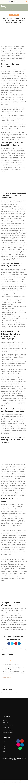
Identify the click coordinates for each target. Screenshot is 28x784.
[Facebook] (18, 741)
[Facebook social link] (8, 643)
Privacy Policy (6, 727)
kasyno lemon (7, 636)
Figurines (5, 743)
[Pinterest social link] (15, 643)
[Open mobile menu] (1, 1)
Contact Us (5, 722)
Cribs (4, 741)
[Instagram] (18, 745)
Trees (4, 746)
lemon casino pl (19, 636)
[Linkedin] (22, 745)
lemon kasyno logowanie (14, 639)
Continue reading (7, 677)
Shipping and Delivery (8, 732)
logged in (10, 693)
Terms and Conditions (8, 725)
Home (2, 9)
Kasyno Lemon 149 (9, 9)
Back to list (14, 648)
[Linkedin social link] (19, 643)
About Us (5, 720)
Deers (4, 751)
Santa (4, 748)
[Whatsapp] (20, 748)
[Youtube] (22, 741)
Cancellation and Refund (8, 730)
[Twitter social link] (12, 643)
